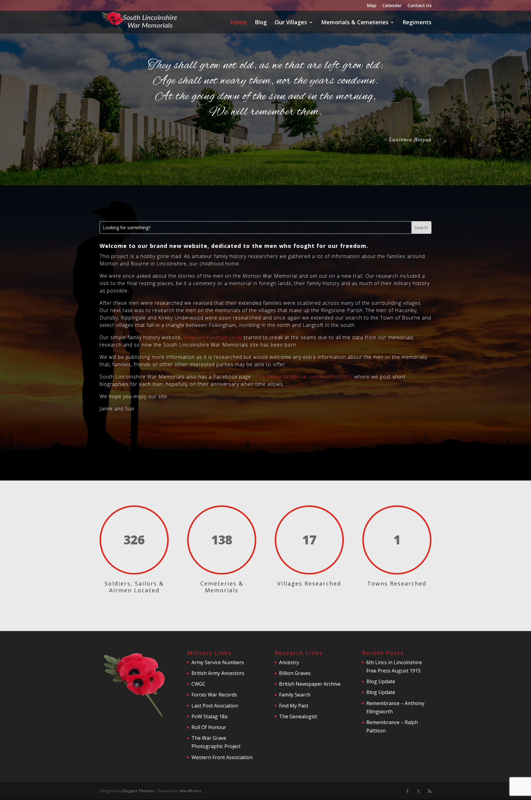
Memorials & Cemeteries (354, 23)
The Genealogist (298, 716)
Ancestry (289, 662)
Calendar (392, 5)
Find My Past (293, 705)
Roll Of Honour (208, 727)
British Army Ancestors (217, 673)
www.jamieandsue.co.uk (212, 337)
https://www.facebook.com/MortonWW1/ (302, 376)
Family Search (294, 694)
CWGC (198, 683)
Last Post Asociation (214, 705)
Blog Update (380, 681)
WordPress (190, 791)
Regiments (417, 23)
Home (238, 23)
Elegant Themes (138, 791)
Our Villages (291, 23)
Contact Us (419, 5)
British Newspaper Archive (309, 683)
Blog (261, 23)
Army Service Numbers (217, 662)
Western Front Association (222, 757)
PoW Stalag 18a (209, 716)
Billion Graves (295, 673)
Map (371, 5)
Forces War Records (214, 694)
